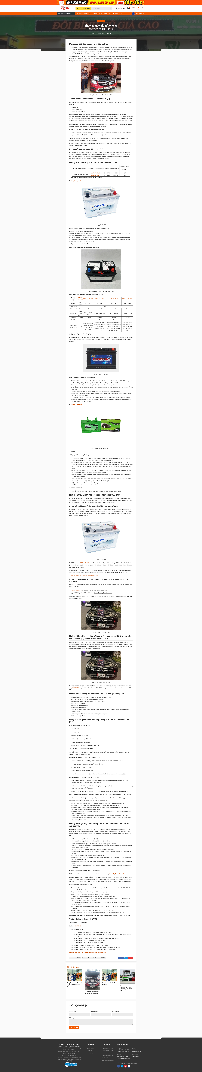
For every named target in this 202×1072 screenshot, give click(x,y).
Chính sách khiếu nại (107, 1053)
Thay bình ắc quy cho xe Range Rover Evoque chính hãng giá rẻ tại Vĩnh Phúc (127, 988)
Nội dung (71, 1018)
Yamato (100, 874)
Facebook (121, 957)
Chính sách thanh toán (108, 1055)
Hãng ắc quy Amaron (77, 404)
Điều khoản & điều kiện (108, 1060)
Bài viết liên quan (73, 967)
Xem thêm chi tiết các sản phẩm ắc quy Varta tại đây (84, 576)
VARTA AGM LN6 (127, 299)
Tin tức (95, 13)
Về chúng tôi (90, 1048)
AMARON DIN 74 (95, 175)
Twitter (125, 957)
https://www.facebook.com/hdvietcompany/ (94, 952)
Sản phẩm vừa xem (84, 13)
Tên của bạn (72, 1011)
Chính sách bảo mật (107, 1050)
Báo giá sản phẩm (105, 13)
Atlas (116, 874)
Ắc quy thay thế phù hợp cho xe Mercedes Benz (92, 992)
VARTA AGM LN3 (95, 173)
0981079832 (76, 688)
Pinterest (130, 957)
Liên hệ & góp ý (91, 1053)
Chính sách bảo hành (107, 1048)
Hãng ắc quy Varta (76, 181)
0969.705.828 (125, 1051)
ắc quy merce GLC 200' (75, 957)
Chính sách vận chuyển (108, 1058)
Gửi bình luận (74, 1027)
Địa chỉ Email (115, 1011)
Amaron (106, 874)
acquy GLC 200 (101, 957)
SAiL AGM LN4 (99, 299)
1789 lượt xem (108, 33)
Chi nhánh (89, 1050)
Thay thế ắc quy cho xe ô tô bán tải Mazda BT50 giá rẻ (74, 984)
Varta (110, 874)
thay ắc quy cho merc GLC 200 (89, 957)
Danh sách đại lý (119, 13)
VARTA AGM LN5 (113, 299)
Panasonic (126, 874)
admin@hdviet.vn (136, 1051)
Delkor (121, 874)
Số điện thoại (94, 1011)
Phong (93, 33)
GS (113, 874)
